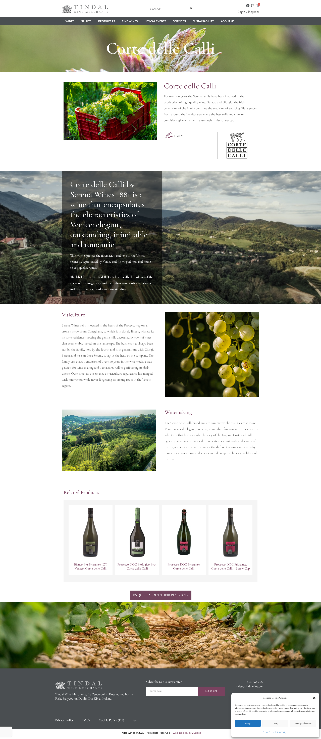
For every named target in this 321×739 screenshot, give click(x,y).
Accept (247, 723)
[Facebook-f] (247, 5)
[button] (314, 698)
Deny (275, 723)
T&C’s (86, 720)
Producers (106, 21)
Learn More (90, 568)
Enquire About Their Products (160, 595)
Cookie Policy (268, 732)
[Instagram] (252, 5)
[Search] (191, 8)
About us (227, 21)
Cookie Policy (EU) (111, 720)
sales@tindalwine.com (250, 686)
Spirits (86, 21)
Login (241, 12)
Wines (69, 21)
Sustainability (203, 21)
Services (179, 21)
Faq (134, 720)
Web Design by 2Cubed (187, 732)
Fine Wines (130, 21)
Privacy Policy (280, 732)
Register (253, 12)
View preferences (302, 723)
